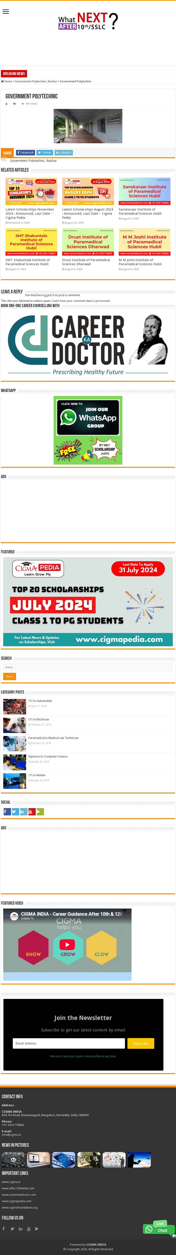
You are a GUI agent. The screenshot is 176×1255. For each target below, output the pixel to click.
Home (8, 81)
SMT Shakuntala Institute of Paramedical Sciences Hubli (28, 262)
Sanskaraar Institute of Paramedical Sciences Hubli (140, 211)
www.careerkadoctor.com (19, 1194)
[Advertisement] (88, 50)
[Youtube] (32, 811)
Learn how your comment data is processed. (81, 301)
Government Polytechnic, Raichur (36, 81)
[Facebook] (7, 811)
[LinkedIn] (24, 811)
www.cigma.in (11, 1182)
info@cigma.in (11, 1134)
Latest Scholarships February (47, 73)
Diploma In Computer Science (48, 756)
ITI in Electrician (38, 719)
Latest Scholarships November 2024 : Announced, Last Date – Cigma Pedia (30, 213)
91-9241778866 (13, 1125)
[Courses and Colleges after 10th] (88, 20)
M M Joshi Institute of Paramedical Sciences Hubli (140, 262)
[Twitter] (15, 811)
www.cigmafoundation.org (20, 1207)
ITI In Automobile (40, 701)
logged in (48, 295)
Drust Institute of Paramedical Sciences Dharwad (86, 262)
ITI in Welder (37, 775)
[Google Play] (40, 811)
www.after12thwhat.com (18, 1188)
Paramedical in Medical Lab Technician (53, 738)
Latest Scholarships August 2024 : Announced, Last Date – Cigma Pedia (87, 213)
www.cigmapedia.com (16, 1201)
